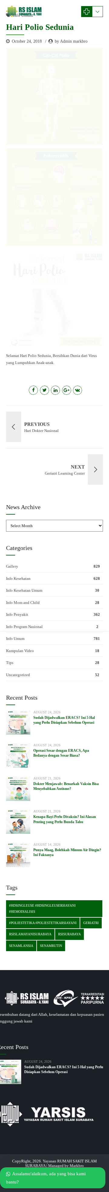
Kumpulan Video (20, 650)
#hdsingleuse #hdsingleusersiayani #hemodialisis (42, 908)
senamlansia (21, 946)
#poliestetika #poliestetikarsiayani (43, 923)
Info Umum (15, 638)
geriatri (91, 923)
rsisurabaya (69, 934)
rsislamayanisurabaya (30, 934)
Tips (9, 662)
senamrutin (51, 946)
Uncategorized (18, 675)
